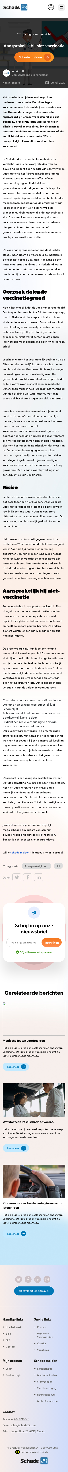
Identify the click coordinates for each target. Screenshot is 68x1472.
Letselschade (44, 1368)
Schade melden (30, 57)
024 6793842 (21, 1419)
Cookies (41, 1343)
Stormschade (45, 1381)
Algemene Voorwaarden (45, 1335)
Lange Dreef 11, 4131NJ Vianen (28, 1431)
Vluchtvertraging (47, 1388)
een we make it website (35, 1452)
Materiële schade (47, 1401)
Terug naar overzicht (37, 34)
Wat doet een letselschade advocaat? (28, 1122)
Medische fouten (47, 1375)
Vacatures (43, 1350)
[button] (52, 7)
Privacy (41, 1327)
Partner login (13, 1375)
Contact (10, 1346)
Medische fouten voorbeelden (24, 1040)
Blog (8, 1333)
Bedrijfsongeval (46, 1394)
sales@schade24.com (23, 1425)
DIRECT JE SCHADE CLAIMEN (34, 1291)
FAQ (8, 1340)
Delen (7, 877)
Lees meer (13, 1066)
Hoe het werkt (14, 1327)
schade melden (19, 852)
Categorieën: (11, 866)
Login (9, 1368)
